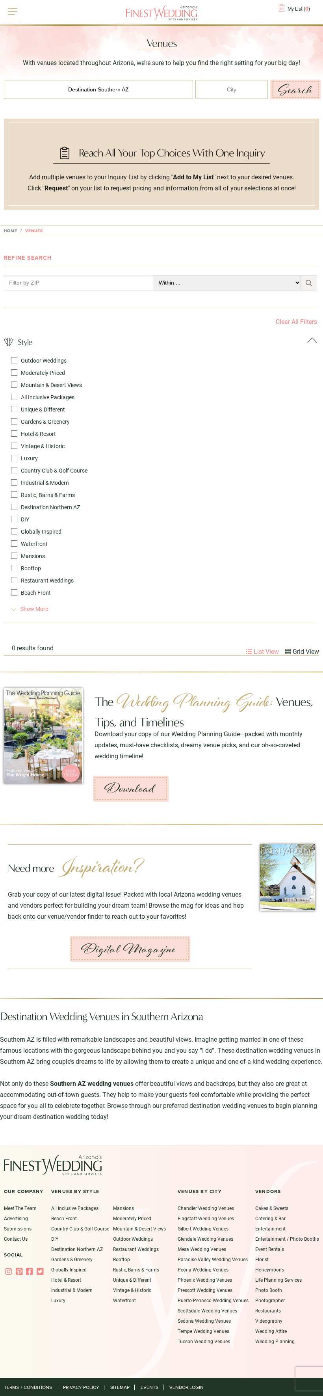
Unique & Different (43, 409)
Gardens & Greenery (45, 421)
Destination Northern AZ (50, 507)
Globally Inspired (41, 531)
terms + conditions (28, 1387)
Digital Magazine (128, 949)
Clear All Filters (296, 321)
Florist (262, 1259)
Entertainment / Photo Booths (287, 1239)
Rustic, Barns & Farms (48, 495)
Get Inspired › (298, 801)
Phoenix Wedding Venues (205, 1280)
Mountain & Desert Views (51, 385)
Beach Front (36, 592)
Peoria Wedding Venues (203, 1269)
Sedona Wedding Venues (204, 1321)
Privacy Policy (81, 1387)
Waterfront (34, 543)
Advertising (16, 1218)
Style (25, 342)
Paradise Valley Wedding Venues (213, 1259)
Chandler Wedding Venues (206, 1208)
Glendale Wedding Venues (205, 1239)
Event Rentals (269, 1249)
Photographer (270, 1300)
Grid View (305, 651)
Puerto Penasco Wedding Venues (213, 1300)
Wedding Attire (271, 1331)
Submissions (18, 1228)
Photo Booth (268, 1290)
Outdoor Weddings (44, 360)
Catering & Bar (270, 1218)
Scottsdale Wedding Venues (207, 1310)
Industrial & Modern (45, 482)
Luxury (29, 458)
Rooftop (31, 568)
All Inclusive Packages (47, 397)
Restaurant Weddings (47, 580)
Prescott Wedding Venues (205, 1290)
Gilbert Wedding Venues (203, 1228)
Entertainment (270, 1228)
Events (149, 1387)
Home (10, 231)
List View (265, 651)
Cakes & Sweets (271, 1208)
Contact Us (16, 1239)
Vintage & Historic (43, 446)
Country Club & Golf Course (54, 470)
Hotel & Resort (38, 433)
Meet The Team (20, 1208)
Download (129, 788)
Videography (268, 1321)
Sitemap (120, 1387)
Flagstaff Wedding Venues (206, 1218)
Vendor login (186, 1387)
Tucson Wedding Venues (204, 1341)
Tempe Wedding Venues (203, 1331)
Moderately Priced (43, 372)
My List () (299, 8)
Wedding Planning (275, 1341)
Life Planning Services (278, 1280)
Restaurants (268, 1310)
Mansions (33, 556)
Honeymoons (269, 1269)
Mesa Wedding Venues (202, 1249)
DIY (25, 519)
